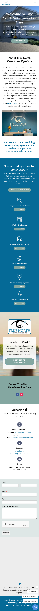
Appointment (20, 40)
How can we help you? (10, 507)
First (3, 488)
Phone (4, 499)
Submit (6, 532)
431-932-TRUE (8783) (23, 432)
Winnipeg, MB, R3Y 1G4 (19, 453)
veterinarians (12, 103)
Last (21, 488)
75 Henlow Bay (19, 451)
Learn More (19, 210)
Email (4, 492)
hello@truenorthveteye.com (22, 437)
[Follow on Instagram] (21, 394)
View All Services (19, 189)
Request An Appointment (20, 361)
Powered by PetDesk (16, 602)
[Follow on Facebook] (17, 394)
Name (4, 482)
